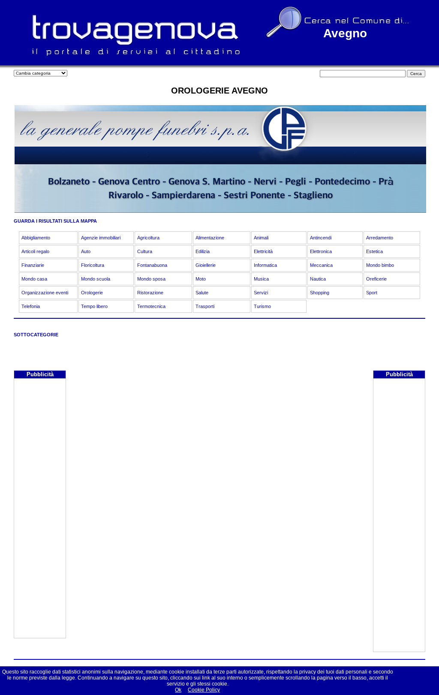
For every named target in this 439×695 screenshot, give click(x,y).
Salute (201, 292)
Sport (371, 292)
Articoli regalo (35, 251)
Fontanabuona (152, 265)
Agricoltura (148, 237)
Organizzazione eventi (44, 292)
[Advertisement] (40, 509)
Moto (200, 278)
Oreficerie (376, 278)
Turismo (262, 306)
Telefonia (30, 306)
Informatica (265, 265)
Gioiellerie (205, 265)
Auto (85, 251)
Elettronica (321, 251)
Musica (261, 278)
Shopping (319, 292)
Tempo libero (94, 306)
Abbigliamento (35, 237)
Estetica (374, 251)
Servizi (261, 292)
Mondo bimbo (380, 265)
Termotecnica (151, 306)
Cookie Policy (204, 690)
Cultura (144, 251)
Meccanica (321, 265)
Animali (261, 237)
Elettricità (263, 251)
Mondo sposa (151, 278)
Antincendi (320, 237)
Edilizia (202, 251)
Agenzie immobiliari (100, 237)
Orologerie (92, 292)
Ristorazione (150, 292)
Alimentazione (209, 237)
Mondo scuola (95, 278)
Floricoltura (92, 265)
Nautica (318, 278)
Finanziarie (32, 265)
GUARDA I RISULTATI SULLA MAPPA (55, 221)
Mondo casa (34, 278)
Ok (178, 690)
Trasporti (204, 306)
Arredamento (379, 237)
